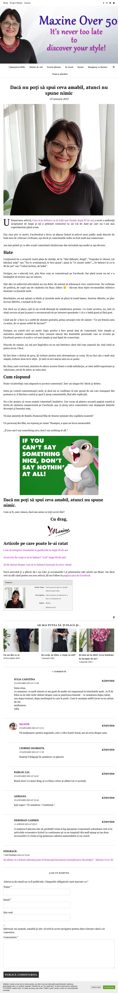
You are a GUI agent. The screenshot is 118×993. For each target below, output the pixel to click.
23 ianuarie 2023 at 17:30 (31, 752)
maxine (24, 724)
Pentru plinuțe (54, 67)
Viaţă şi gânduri (60, 74)
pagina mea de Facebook (76, 575)
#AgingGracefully (17, 67)
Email (7, 899)
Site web (8, 912)
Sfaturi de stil (36, 67)
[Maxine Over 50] (59, 35)
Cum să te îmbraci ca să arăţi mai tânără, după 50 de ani (63, 220)
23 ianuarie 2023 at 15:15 (31, 728)
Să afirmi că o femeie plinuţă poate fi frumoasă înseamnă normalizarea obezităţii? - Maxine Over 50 (58, 859)
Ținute (80, 67)
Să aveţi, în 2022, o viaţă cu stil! (58, 654)
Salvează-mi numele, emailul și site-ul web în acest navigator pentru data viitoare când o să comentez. (54, 930)
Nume (7, 886)
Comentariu (10, 937)
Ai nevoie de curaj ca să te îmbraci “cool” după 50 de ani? (34, 557)
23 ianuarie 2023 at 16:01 (26, 776)
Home (5, 3)
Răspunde (108, 680)
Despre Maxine (16, 3)
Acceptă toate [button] (109, 987)
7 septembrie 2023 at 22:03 (16, 855)
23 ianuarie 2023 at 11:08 (26, 683)
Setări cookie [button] (96, 987)
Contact (27, 3)
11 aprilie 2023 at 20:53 (25, 824)
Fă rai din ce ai (11, 654)
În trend (69, 67)
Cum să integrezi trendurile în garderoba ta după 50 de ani (35, 550)
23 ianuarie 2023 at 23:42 (26, 800)
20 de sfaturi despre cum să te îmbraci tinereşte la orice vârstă (37, 564)
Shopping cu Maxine (98, 67)
